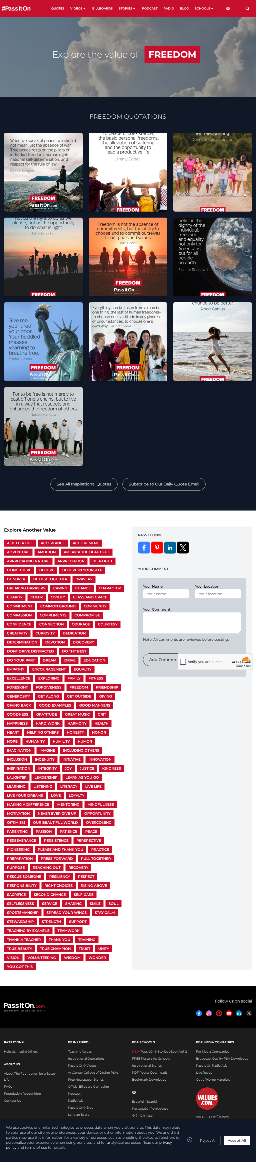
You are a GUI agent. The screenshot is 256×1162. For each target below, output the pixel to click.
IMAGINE (47, 750)
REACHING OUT (46, 867)
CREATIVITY (17, 633)
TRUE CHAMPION (55, 948)
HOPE (12, 741)
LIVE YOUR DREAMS (25, 795)
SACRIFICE (16, 894)
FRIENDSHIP (107, 687)
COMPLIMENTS (53, 615)
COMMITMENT (19, 606)
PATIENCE (68, 831)
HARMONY (77, 723)
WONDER (97, 957)
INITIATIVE (71, 759)
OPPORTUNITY (97, 813)
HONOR (99, 732)
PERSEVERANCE (21, 840)
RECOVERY (78, 867)
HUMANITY (35, 741)
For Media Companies (212, 1051)
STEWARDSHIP (20, 921)
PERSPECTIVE (88, 840)
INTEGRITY (47, 768)
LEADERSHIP (46, 777)
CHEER (36, 597)
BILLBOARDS (102, 8)
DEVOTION (55, 642)
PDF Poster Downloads (150, 1072)
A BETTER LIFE (20, 543)
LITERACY (68, 786)
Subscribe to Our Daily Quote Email (164, 484)
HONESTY (75, 732)
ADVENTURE (18, 552)
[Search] (247, 8)
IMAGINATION (19, 750)
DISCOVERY (83, 642)
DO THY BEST (74, 651)
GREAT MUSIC (77, 714)
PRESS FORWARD (57, 858)
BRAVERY (84, 579)
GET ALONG (48, 696)
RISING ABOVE (94, 885)
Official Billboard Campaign (88, 1086)
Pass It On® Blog (81, 1107)
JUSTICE (87, 768)
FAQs (8, 1086)
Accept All (237, 1140)
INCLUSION (17, 759)
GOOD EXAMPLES (55, 705)
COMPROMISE (87, 615)
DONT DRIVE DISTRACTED (30, 651)
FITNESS (95, 678)
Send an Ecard (79, 1114)
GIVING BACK (19, 705)
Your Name (153, 586)
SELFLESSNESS (20, 903)
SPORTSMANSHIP (22, 912)
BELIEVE (46, 570)
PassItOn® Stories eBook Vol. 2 (159, 1051)
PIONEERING (18, 849)
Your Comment (156, 609)
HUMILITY (61, 741)
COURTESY (108, 624)
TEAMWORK (69, 930)
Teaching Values (80, 1051)
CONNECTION (51, 624)
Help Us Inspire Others (21, 1051)
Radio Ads (75, 1100)
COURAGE (81, 624)
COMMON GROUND (58, 606)
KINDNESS (111, 768)
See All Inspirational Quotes (84, 484)
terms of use (36, 1147)
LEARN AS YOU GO (82, 777)
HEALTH (101, 723)
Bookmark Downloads (149, 1079)
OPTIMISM (16, 822)
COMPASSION (19, 615)
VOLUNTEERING (42, 957)
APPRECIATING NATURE (28, 561)
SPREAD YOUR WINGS (66, 912)
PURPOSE (16, 867)
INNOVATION (100, 759)
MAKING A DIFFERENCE (28, 804)
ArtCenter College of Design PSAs (93, 1072)
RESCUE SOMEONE (24, 876)
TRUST (84, 948)
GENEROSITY (18, 696)
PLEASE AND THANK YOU (60, 849)
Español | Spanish (145, 1101)
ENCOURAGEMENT (49, 669)
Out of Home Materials (213, 1079)
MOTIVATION (18, 813)
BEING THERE (19, 570)
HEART (13, 732)
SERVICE (49, 903)
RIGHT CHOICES (58, 885)
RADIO (169, 8)
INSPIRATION (18, 768)
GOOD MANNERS (94, 705)
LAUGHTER (16, 777)
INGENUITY (44, 759)
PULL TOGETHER (96, 858)
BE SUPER (16, 579)
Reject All (208, 1140)
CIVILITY (58, 597)
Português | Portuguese (150, 1108)
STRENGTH (51, 921)
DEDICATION (74, 633)
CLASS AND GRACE (90, 597)
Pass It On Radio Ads (211, 1065)
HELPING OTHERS (43, 732)
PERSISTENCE (56, 840)
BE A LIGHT (102, 561)
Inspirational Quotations (86, 1058)
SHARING (73, 903)
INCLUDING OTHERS (81, 750)
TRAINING (87, 939)
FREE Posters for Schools (151, 1058)
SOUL (113, 903)
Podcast (74, 1093)
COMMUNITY (95, 606)
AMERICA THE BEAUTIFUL (87, 552)
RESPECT (86, 876)
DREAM (49, 660)
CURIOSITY (45, 633)
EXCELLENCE (18, 678)
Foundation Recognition (22, 1093)
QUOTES (57, 8)
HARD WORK (48, 723)
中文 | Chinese (142, 1115)
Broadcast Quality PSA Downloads (222, 1058)
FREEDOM (79, 687)
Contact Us (12, 1100)
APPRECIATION (71, 561)
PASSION (44, 831)
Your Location (207, 586)
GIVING (105, 696)
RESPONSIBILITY (21, 885)
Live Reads (204, 1072)
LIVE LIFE (93, 786)
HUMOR (85, 741)
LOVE (56, 795)
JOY (68, 768)
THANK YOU (59, 939)
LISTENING (43, 786)
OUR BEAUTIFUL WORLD (55, 822)
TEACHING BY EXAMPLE (28, 930)
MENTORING (68, 804)
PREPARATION (20, 858)
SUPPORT (77, 921)
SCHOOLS (202, 8)
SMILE (95, 903)
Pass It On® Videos (82, 1065)
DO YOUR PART (21, 660)
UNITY (103, 948)
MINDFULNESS (101, 804)
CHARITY (14, 597)
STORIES (125, 8)
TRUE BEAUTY (19, 948)
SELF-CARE (84, 894)
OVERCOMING (99, 822)
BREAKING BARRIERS (26, 588)
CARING (60, 588)
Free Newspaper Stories (86, 1079)
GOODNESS (17, 714)
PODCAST (150, 8)
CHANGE (83, 588)
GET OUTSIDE (79, 696)
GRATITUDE (46, 714)
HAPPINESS (17, 723)
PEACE (91, 831)
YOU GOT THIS (20, 966)
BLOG (184, 8)
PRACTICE (100, 849)
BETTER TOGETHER (50, 579)
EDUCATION (94, 660)
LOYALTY (76, 795)
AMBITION (47, 552)
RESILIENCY (59, 876)
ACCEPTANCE (53, 543)
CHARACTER (110, 588)
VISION (13, 957)
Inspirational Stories (147, 1065)
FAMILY (74, 678)
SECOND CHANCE (50, 894)
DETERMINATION (22, 642)
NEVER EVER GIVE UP (57, 813)
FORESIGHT (17, 687)
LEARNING (16, 786)
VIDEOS (76, 8)
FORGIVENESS (49, 687)
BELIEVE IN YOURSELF (82, 570)
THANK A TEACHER (24, 939)
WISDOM (72, 957)
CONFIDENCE (19, 624)
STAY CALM (105, 912)
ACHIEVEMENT (86, 543)
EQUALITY (83, 669)
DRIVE (70, 660)
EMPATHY (15, 669)
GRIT (102, 714)
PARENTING (17, 831)
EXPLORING (49, 678)
